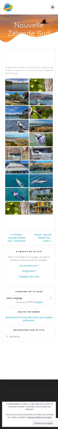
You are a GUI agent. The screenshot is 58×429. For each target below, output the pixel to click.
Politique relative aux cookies (39, 417)
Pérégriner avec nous (29, 276)
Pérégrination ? (29, 271)
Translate (37, 302)
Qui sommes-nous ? (29, 265)
